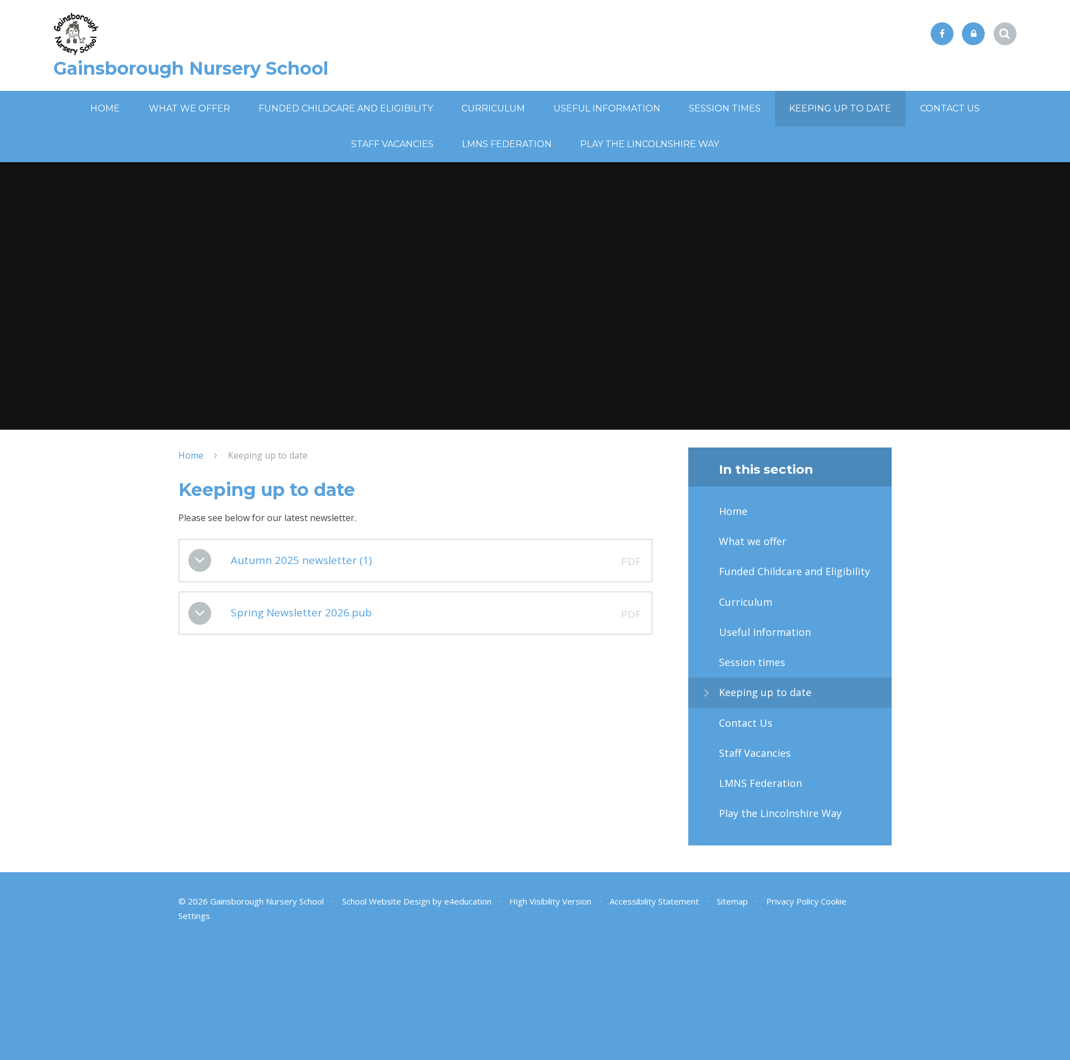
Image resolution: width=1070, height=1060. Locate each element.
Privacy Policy (792, 901)
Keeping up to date (268, 455)
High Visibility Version (550, 901)
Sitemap (732, 901)
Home (190, 455)
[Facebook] (942, 33)
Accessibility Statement (654, 901)
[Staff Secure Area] (973, 33)
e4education (468, 901)
